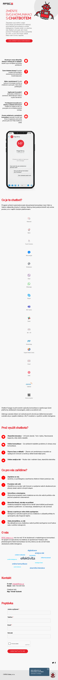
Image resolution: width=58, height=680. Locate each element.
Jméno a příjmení (13, 609)
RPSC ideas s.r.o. (7, 538)
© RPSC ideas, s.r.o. (9, 674)
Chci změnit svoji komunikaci (19, 41)
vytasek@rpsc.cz (18, 584)
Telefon (10, 617)
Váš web (10, 633)
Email (9, 625)
